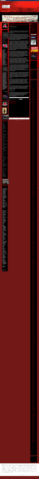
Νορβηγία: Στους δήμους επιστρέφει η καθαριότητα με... (33, 264)
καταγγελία (14, 469)
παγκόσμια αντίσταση (20, 470)
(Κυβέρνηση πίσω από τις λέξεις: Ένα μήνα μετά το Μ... (33, 331)
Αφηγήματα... (33, 389)
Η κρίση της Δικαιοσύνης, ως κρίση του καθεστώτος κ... (33, 284)
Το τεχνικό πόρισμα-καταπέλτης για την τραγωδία (33, 385)
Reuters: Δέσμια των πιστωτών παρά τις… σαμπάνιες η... (33, 407)
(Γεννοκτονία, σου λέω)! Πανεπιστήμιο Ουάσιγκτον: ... (33, 255)
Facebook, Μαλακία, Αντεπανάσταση (33, 94)
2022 (32, 84)
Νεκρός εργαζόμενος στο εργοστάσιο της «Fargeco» (33, 345)
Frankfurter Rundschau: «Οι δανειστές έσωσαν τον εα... (33, 353)
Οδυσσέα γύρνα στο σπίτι (33, 320)
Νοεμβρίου (33, 89)
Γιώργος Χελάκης (11, 28)
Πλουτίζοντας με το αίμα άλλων (33, 428)
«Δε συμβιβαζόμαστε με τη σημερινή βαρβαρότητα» (33, 201)
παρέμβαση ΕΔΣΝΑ (33, 24)
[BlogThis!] (20, 99)
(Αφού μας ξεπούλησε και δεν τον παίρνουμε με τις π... (33, 326)
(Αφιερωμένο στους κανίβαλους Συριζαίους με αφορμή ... (33, 310)
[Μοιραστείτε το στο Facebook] (21, 99)
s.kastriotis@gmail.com (4, 31)
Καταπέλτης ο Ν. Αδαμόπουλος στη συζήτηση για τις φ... (33, 140)
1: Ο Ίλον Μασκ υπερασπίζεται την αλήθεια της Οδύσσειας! (33, 25)
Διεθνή (28, 465)
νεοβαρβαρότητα (9, 470)
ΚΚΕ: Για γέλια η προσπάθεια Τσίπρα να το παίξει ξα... (33, 199)
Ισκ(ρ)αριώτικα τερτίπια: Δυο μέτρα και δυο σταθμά (33, 216)
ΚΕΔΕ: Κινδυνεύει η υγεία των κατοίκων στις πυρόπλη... (33, 247)
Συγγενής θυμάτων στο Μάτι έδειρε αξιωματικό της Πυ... (33, 269)
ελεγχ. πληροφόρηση (35, 468)
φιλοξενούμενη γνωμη (6, 472)
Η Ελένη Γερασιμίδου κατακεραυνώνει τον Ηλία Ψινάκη (33, 424)
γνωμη (24, 468)
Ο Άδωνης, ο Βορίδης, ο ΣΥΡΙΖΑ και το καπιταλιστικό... (33, 99)
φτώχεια (11, 472)
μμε (33, 469)
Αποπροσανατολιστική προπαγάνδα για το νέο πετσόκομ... (33, 96)
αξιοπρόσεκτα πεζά (30, 467)
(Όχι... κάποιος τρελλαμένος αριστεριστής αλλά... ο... (33, 267)
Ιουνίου (33, 443)
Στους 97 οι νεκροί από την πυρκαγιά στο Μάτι (33, 221)
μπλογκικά (4, 470)
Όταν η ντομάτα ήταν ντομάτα (33, 138)
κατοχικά (23, 469)
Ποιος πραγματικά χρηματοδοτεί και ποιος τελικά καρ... (33, 418)
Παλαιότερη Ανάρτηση (26, 118)
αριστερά (3, 468)
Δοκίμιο (35, 465)
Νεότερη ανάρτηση (11, 118)
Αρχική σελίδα (18, 118)
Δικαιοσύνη (32, 465)
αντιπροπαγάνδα (20, 467)
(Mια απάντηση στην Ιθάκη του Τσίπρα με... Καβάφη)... (33, 394)
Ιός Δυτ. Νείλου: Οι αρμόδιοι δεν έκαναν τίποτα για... (33, 214)
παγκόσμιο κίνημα (26, 470)
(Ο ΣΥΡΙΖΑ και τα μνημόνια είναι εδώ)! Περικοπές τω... (33, 244)
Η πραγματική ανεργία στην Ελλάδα (33, 108)
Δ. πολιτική (16, 465)
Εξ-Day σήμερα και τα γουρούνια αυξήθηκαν (33, 388)
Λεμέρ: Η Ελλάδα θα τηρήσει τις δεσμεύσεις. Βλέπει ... (33, 441)
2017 (32, 449)
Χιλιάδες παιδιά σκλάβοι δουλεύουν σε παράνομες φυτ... (33, 367)
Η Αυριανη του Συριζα (33, 429)
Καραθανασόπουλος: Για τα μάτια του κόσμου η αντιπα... (33, 293)
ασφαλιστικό (8, 468)
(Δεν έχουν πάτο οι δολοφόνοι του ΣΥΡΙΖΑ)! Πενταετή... (33, 340)
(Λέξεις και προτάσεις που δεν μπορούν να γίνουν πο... (33, 391)
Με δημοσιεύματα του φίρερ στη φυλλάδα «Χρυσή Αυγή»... (33, 102)
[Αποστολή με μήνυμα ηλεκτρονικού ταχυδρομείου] (19, 99)
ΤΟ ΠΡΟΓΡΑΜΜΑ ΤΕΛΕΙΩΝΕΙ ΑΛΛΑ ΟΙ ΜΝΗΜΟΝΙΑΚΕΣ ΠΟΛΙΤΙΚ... (33, 414)
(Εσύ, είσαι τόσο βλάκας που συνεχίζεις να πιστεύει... (33, 209)
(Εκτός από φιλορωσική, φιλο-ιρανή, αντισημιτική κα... (33, 238)
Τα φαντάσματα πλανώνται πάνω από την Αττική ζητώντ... (33, 133)
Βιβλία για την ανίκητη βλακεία (33, 206)
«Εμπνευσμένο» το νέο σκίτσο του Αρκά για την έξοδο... (33, 409)
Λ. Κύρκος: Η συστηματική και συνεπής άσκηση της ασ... (33, 179)
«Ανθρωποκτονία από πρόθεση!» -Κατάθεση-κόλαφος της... (33, 241)
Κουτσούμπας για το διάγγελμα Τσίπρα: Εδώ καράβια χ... (33, 382)
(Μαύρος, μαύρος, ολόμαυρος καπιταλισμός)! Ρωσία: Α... (33, 188)
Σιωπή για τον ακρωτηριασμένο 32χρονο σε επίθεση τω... (33, 185)
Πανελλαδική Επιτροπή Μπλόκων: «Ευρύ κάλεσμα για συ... (33, 118)
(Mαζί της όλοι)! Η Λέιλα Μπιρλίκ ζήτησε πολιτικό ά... (33, 307)
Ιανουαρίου (33, 448)
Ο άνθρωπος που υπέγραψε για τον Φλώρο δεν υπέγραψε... (33, 233)
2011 (32, 454)
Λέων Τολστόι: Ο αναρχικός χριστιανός (33, 190)
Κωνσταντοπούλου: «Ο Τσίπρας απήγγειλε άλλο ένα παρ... (33, 373)
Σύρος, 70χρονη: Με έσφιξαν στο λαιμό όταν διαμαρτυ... (33, 281)
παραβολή (33, 470)
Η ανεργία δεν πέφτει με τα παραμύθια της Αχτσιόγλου (33, 421)
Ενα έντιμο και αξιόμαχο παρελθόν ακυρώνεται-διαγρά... (33, 143)
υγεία (2, 472)
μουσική (36, 469)
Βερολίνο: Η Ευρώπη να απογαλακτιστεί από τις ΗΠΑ (33, 364)
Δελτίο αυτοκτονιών (20, 465)
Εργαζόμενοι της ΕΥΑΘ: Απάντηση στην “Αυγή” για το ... (33, 136)
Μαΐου (32, 444)
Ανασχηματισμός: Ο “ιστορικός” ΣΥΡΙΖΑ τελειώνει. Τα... (33, 145)
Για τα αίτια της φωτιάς (33, 399)
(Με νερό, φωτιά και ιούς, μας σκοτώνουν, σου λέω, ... (33, 329)
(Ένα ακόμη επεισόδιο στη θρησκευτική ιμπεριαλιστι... (33, 160)
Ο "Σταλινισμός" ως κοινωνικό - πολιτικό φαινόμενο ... (33, 358)
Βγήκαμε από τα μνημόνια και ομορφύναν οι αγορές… (33, 356)
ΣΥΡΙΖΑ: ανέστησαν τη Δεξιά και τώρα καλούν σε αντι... (33, 404)
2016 (32, 450)
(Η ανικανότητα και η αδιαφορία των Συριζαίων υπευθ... (33, 334)
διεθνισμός (28, 468)
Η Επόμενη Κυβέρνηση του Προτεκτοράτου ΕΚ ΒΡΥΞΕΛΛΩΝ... (33, 438)
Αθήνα (13, 465)
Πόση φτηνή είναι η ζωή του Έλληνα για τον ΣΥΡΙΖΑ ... (33, 348)
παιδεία (30, 470)
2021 (32, 85)
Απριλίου (33, 445)
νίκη (6, 470)
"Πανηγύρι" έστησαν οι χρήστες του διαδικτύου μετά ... (33, 171)
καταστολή (19, 469)
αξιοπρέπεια (25, 467)
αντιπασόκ (8, 467)
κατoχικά (9, 469)
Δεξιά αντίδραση (25, 465)
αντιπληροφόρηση (13, 467)
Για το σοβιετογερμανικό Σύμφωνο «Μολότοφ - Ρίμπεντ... (33, 342)
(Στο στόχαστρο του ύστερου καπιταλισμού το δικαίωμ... (33, 275)
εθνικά (31, 468)
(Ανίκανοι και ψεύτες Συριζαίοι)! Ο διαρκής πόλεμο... (33, 298)
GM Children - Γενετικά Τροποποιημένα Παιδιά (33, 110)
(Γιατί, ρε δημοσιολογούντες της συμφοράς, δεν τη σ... (33, 124)
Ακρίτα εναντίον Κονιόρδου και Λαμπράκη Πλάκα (33, 431)
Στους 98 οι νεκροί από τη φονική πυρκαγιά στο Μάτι (33, 121)
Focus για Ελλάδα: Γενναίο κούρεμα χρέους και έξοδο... (33, 318)
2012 (32, 453)
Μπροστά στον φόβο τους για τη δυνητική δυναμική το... (33, 168)
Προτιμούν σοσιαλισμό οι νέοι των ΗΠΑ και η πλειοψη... (33, 290)
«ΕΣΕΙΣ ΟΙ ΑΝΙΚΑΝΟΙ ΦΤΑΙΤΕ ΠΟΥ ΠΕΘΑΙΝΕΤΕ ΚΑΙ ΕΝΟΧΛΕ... (33, 224)
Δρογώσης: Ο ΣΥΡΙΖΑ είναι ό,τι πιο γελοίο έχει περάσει (33, 151)
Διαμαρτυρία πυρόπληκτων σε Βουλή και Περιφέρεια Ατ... (33, 401)
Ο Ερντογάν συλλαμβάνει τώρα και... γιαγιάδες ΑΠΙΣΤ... (33, 278)
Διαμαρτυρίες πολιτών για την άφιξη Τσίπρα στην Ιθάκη (33, 379)
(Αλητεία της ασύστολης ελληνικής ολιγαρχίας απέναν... (33, 127)
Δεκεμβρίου (33, 88)
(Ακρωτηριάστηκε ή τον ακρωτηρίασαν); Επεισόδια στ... (33, 218)
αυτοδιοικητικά (12, 468)
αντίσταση (3, 467)
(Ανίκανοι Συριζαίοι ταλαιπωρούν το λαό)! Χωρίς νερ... (33, 252)
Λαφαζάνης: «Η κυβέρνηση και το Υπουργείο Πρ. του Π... (33, 204)
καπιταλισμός (4, 469)
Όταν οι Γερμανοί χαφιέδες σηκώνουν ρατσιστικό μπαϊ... (33, 304)
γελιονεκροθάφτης (18, 468)
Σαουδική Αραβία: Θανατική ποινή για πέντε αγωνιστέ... (33, 361)
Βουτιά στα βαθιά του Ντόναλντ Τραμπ (33, 316)
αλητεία (14, 466)
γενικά (21, 468)
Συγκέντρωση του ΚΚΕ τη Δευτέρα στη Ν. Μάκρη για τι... (33, 296)
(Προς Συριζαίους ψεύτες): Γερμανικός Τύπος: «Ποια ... (33, 376)
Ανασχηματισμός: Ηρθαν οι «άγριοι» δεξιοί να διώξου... (33, 115)
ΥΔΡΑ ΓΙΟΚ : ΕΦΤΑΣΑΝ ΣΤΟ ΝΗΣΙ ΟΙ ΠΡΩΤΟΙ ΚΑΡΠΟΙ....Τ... (33, 227)
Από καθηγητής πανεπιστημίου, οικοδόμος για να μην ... (33, 262)
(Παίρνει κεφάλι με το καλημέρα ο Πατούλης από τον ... (33, 148)
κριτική (31, 469)
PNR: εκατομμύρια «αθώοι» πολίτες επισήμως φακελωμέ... (33, 258)
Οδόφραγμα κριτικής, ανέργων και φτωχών (6, 6)
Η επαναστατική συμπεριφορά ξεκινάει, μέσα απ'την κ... (33, 182)
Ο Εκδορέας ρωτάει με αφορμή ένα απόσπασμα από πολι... (33, 112)
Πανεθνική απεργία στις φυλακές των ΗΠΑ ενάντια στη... (33, 323)
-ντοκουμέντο (3, 465)
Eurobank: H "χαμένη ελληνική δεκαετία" (33, 301)
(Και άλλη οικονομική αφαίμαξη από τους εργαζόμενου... (33, 250)
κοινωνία (28, 469)
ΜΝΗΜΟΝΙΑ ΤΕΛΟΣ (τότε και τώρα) (33, 351)
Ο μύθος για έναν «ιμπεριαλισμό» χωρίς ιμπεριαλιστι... (33, 105)
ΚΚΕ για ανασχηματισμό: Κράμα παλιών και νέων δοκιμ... (33, 174)
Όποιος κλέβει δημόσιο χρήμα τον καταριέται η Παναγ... (33, 230)
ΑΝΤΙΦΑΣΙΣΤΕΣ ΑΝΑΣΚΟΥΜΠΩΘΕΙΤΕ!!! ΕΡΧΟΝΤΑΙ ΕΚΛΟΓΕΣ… (33, 192)
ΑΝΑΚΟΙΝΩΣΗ (10, 465)
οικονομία (14, 470)
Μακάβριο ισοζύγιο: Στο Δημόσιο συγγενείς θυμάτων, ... (33, 313)
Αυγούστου (33, 92)
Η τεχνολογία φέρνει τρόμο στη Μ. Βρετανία (33, 426)
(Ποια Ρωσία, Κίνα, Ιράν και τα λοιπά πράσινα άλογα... (33, 157)
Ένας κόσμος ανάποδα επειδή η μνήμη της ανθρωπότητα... (33, 165)
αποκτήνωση (35, 467)
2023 (32, 83)
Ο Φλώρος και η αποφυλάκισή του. (33, 236)
